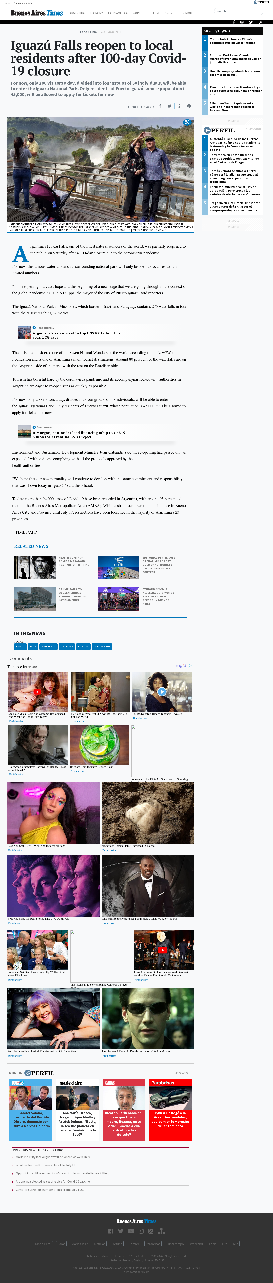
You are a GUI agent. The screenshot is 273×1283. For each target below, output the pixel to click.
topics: (19, 641)
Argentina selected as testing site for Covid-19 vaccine (53, 1181)
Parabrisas (153, 1244)
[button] (187, 122)
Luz (224, 1244)
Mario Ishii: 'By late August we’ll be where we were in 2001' (55, 1157)
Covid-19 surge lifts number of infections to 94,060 (50, 1190)
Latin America (118, 13)
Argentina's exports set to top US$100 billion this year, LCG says (77, 335)
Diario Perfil (43, 1244)
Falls (33, 646)
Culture (154, 13)
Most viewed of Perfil (232, 131)
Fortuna (116, 1244)
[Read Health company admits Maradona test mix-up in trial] (35, 558)
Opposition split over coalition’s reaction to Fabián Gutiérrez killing (62, 1173)
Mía (235, 1244)
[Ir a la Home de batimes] (136, 1221)
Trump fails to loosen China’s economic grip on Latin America (72, 594)
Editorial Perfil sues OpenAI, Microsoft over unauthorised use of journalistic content (159, 565)
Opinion (186, 13)
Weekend (196, 1244)
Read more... (45, 328)
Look (212, 1244)
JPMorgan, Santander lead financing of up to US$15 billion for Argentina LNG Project (79, 435)
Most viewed (217, 31)
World (137, 13)
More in (15, 1073)
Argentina (77, 13)
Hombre (134, 1244)
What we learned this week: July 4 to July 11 (45, 1165)
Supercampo (175, 1244)
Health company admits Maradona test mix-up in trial (74, 561)
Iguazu (20, 646)
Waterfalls (48, 646)
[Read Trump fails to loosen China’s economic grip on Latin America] (35, 590)
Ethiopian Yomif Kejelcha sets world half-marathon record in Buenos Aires (158, 596)
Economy (96, 13)
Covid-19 (83, 646)
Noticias (99, 1244)
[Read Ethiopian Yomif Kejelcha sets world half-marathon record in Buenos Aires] (119, 590)
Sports (170, 13)
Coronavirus (102, 646)
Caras (61, 1244)
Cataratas (67, 646)
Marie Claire (79, 1244)
